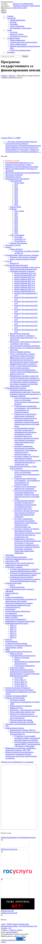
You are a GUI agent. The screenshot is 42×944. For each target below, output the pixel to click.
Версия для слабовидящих (23, 4)
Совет (9, 30)
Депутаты (13, 32)
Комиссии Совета (16, 34)
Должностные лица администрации (23, 42)
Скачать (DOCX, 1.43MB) (11, 138)
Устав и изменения (17, 26)
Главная (10, 16)
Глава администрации (18, 44)
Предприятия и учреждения (20, 28)
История (13, 22)
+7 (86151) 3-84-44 (15, 930)
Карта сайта (22, 8)
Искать (25, 56)
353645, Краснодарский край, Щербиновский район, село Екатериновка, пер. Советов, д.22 (19, 926)
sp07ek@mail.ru (12, 932)
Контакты (11, 52)
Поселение (11, 18)
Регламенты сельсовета (19, 36)
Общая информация (17, 20)
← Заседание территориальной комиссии (21, 142)
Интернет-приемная (21, 6)
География (14, 24)
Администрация (13, 38)
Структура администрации (20, 50)
